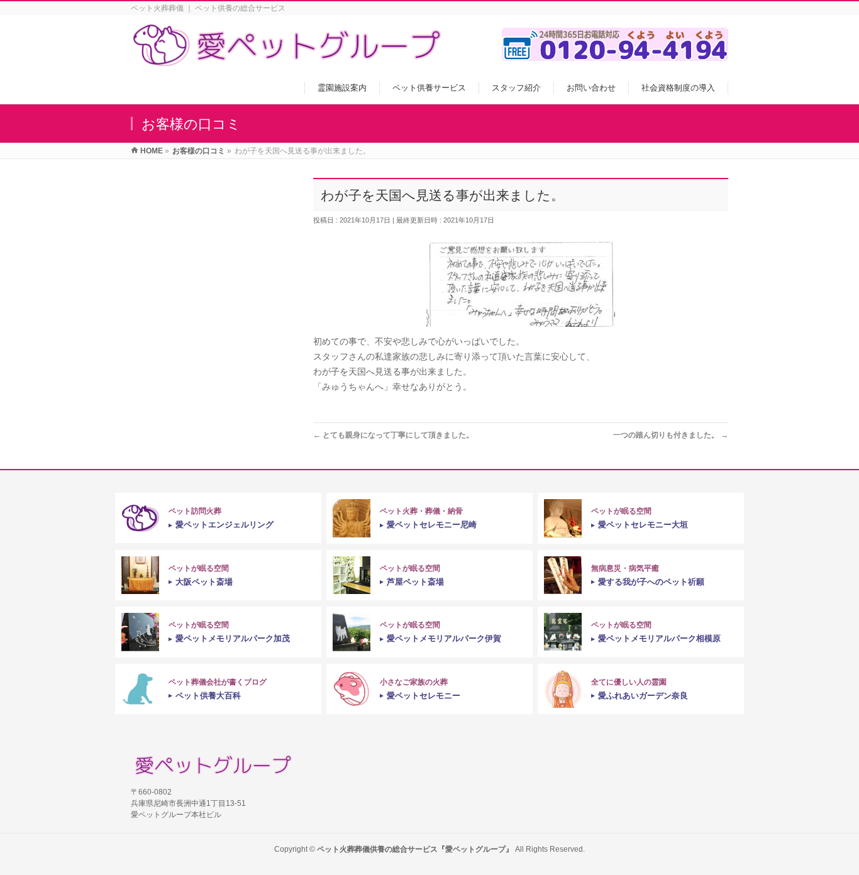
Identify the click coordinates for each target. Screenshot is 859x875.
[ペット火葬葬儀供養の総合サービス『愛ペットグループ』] (288, 59)
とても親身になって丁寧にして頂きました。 (393, 435)
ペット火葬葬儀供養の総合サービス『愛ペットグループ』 (415, 849)
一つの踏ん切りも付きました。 (670, 435)
